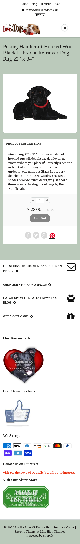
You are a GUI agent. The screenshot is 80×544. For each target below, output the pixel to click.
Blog (34, 4)
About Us (46, 4)
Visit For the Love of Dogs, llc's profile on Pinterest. (39, 472)
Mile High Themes (52, 531)
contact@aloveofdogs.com (41, 9)
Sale (57, 4)
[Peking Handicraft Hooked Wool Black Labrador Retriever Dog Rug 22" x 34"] (40, 103)
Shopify (20, 531)
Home (24, 4)
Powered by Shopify (40, 535)
